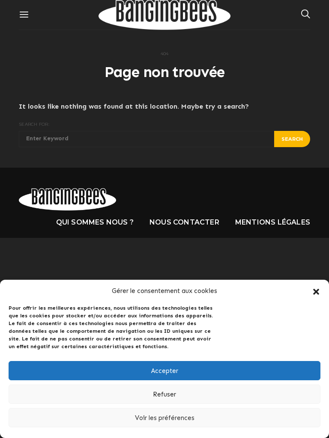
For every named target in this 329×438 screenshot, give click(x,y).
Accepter (164, 371)
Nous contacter (184, 222)
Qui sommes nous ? (95, 222)
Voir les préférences (164, 418)
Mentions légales (272, 222)
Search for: (34, 124)
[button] (316, 291)
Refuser (164, 394)
